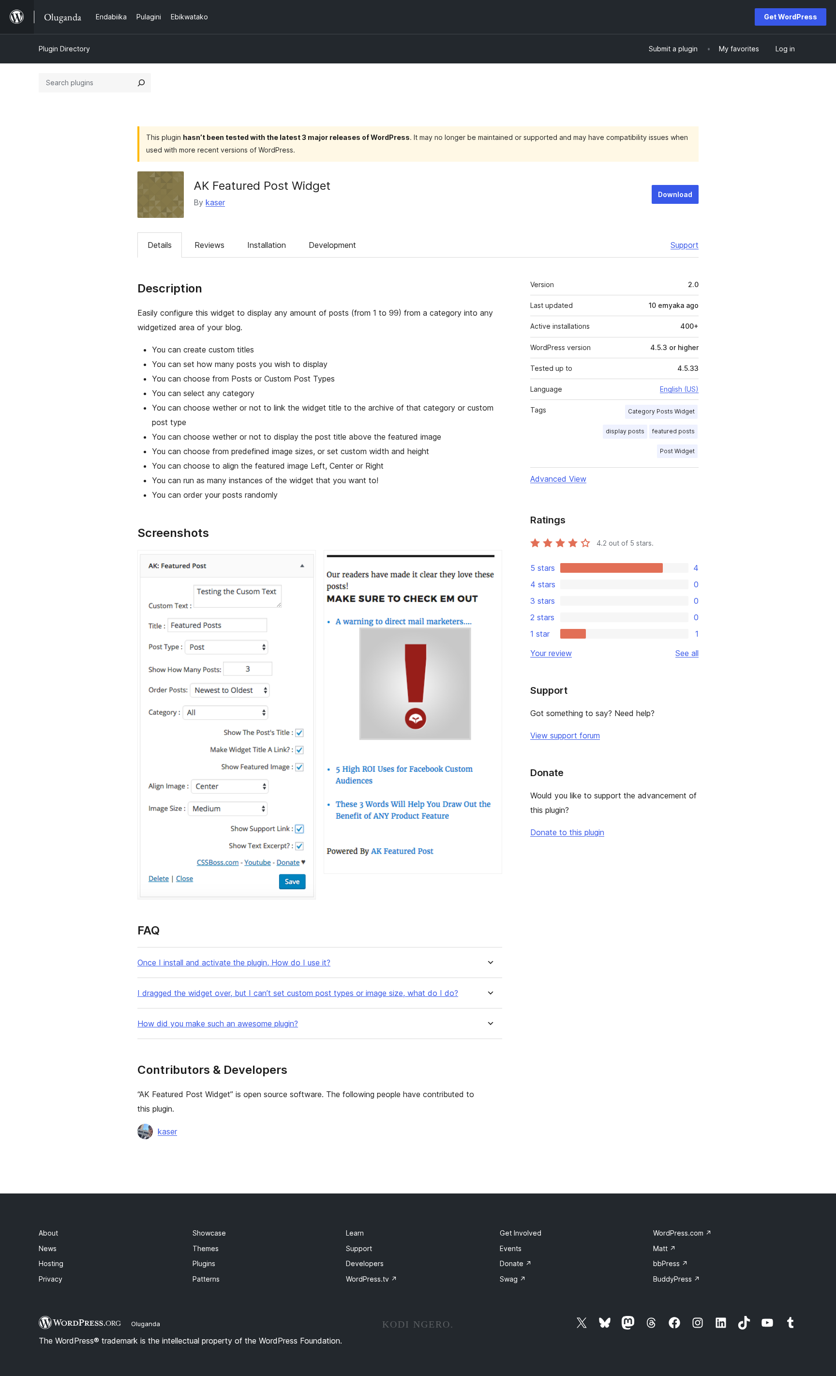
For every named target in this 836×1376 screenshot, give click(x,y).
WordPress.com (682, 1233)
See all (687, 653)
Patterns (206, 1279)
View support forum (565, 735)
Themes (206, 1248)
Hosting (51, 1263)
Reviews (209, 245)
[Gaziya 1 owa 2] (303, 563)
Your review (551, 653)
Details (160, 245)
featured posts (673, 431)
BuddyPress (676, 1279)
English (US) (679, 389)
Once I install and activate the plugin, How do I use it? (233, 962)
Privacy (50, 1279)
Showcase (209, 1233)
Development (332, 245)
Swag (513, 1279)
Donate (516, 1263)
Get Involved (520, 1233)
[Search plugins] (141, 82)
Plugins (204, 1263)
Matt (664, 1248)
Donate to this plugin (567, 832)
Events (511, 1248)
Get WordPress (790, 17)
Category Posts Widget (661, 411)
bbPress (670, 1263)
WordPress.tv (371, 1279)
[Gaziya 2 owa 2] (489, 563)
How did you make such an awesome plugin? (217, 1023)
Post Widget (677, 451)
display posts (625, 431)
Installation (266, 245)
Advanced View (558, 479)
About (48, 1233)
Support (685, 245)
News (48, 1248)
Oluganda (145, 1324)
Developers (365, 1263)
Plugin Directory (64, 49)
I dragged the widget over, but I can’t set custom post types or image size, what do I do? (297, 993)
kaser (215, 202)
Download (675, 194)
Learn (355, 1233)
